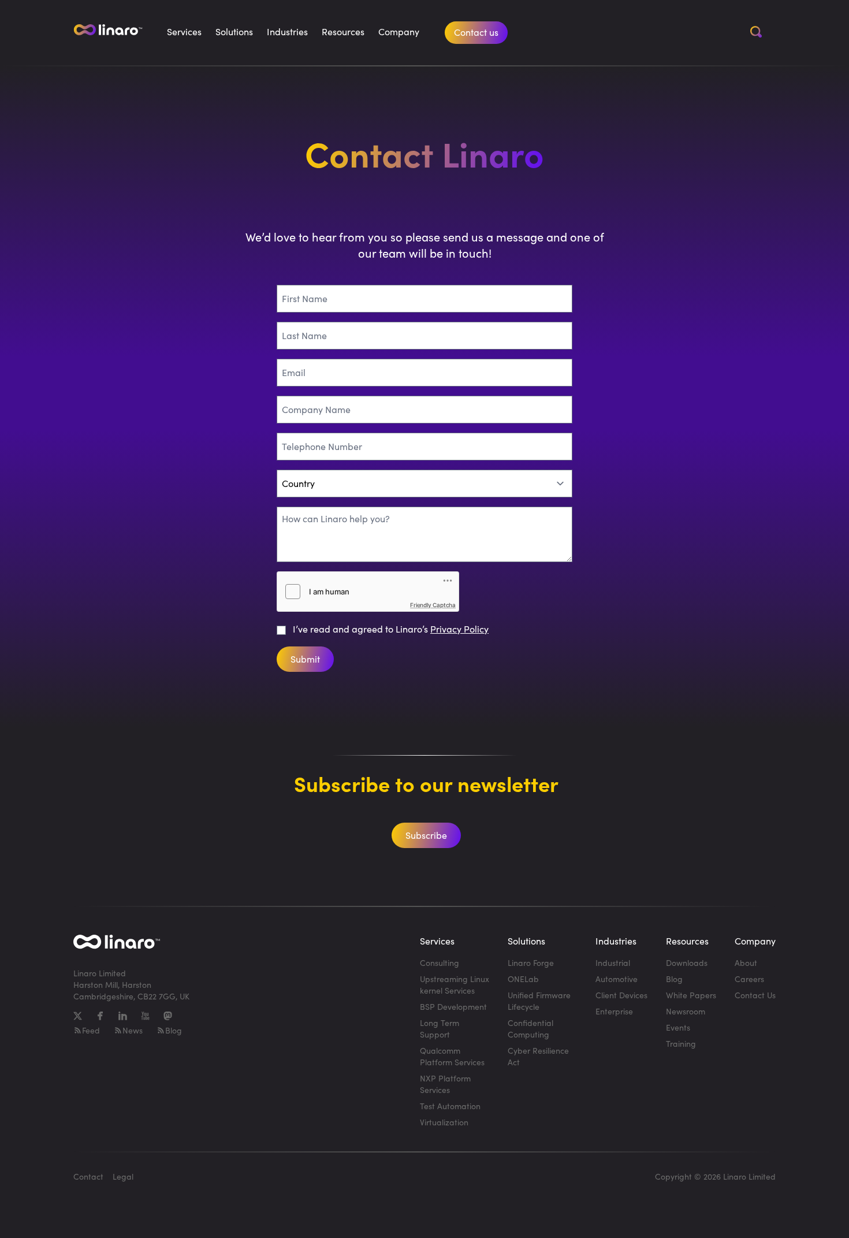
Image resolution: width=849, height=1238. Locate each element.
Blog (173, 1030)
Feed (91, 1030)
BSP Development (453, 1006)
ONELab (523, 978)
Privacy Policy (459, 629)
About (746, 962)
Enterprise (614, 1011)
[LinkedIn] (122, 1016)
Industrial (612, 962)
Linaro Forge (531, 962)
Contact (88, 1176)
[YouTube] (145, 1016)
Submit (305, 659)
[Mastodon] (167, 1016)
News (132, 1030)
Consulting (439, 962)
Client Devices (621, 995)
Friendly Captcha (433, 604)
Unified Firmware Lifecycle (539, 1001)
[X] (77, 1016)
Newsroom (685, 1011)
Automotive (616, 978)
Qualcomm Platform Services (452, 1056)
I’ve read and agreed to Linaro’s (391, 629)
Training (681, 1043)
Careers (749, 978)
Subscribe (426, 835)
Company (398, 31)
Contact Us (755, 995)
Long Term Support (439, 1028)
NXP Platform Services (445, 1084)
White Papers (691, 995)
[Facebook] (100, 1016)
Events (678, 1027)
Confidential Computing (530, 1028)
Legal (123, 1176)
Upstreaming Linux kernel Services (454, 984)
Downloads (687, 962)
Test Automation (450, 1106)
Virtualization (444, 1122)
